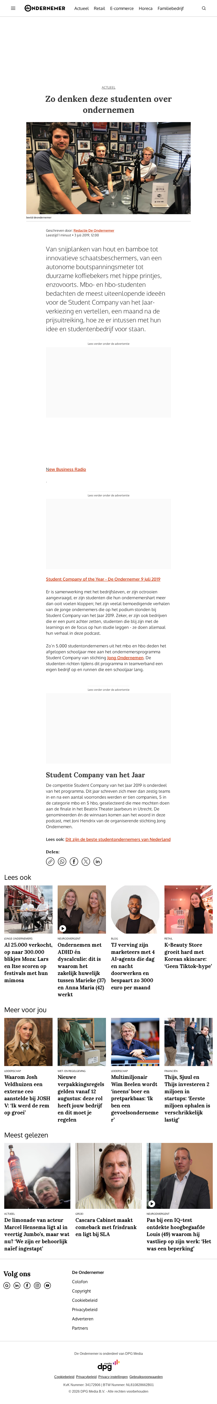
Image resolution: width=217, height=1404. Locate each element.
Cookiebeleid (64, 1377)
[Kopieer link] (50, 861)
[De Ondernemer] (45, 8)
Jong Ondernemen (125, 657)
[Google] (6, 1285)
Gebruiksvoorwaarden (146, 1377)
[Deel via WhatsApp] (62, 861)
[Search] (204, 8)
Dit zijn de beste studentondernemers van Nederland (118, 839)
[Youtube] (47, 1285)
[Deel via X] (86, 861)
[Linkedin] (17, 1285)
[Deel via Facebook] (74, 861)
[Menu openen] (13, 8)
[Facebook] (27, 1285)
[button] (113, 1377)
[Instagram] (37, 1285)
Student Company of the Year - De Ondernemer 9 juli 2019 (103, 579)
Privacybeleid (86, 1377)
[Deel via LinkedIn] (97, 861)
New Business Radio (66, 469)
